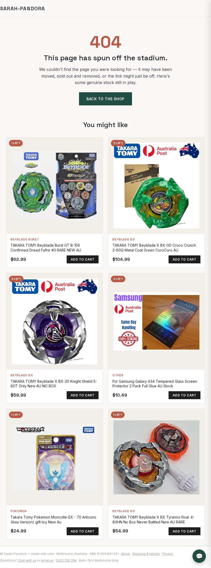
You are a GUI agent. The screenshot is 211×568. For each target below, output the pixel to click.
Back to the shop (105, 99)
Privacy (167, 554)
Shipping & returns (146, 554)
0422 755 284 (66, 560)
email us (47, 560)
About (125, 554)
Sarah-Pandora (22, 8)
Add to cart (82, 259)
